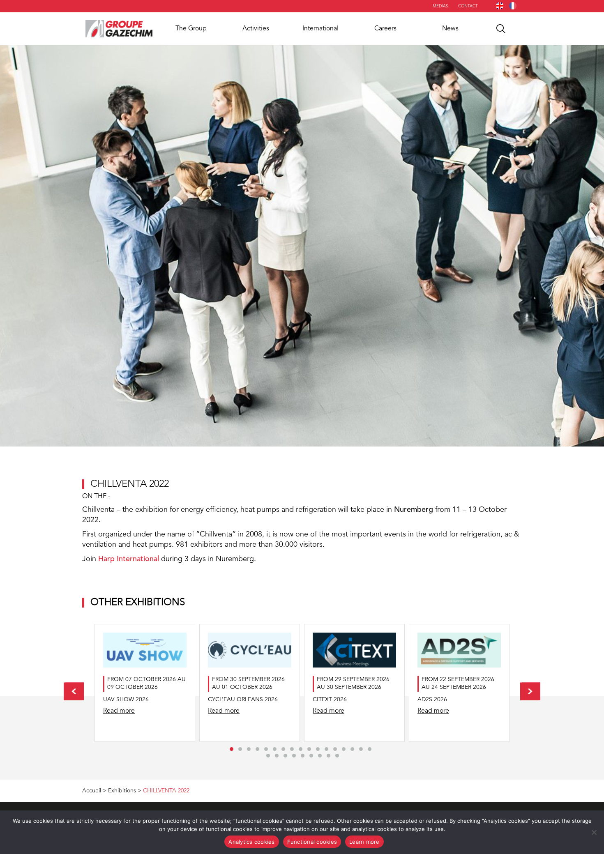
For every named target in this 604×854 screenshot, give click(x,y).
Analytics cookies (251, 841)
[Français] (513, 5)
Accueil (91, 791)
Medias (440, 6)
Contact (468, 6)
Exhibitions (122, 791)
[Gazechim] (118, 28)
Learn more (364, 841)
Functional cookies (312, 841)
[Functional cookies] (594, 832)
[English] (499, 5)
